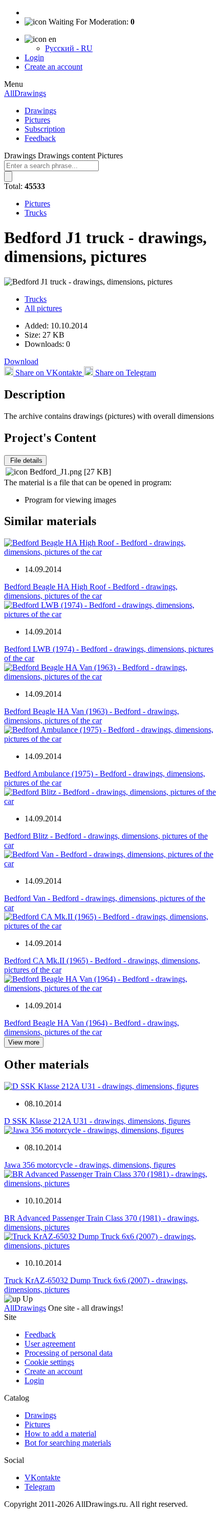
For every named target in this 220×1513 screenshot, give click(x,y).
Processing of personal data (69, 1353)
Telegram (40, 1486)
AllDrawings (25, 93)
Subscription (45, 129)
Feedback (40, 138)
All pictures (43, 308)
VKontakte (42, 1477)
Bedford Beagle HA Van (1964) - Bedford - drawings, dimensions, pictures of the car (91, 1027)
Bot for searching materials (68, 1442)
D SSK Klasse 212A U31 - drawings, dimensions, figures (97, 1121)
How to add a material (60, 1433)
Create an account (53, 66)
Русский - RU (69, 48)
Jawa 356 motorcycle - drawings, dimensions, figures (89, 1165)
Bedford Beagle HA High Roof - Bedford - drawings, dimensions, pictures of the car (91, 591)
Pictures (37, 119)
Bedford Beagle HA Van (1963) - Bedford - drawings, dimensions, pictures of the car (91, 716)
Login (34, 57)
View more (23, 1042)
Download (21, 361)
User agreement (50, 1343)
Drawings (40, 110)
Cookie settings (49, 1362)
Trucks (36, 212)
